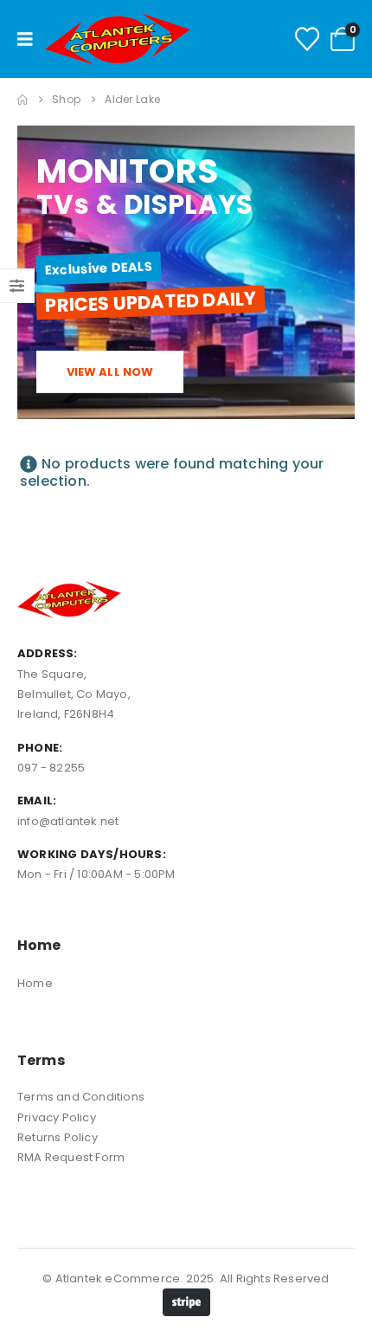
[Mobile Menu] (31, 39)
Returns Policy (57, 1137)
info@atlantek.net (68, 821)
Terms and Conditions (80, 1096)
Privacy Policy (56, 1117)
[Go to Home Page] (22, 99)
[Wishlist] (307, 39)
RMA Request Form (71, 1157)
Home (35, 983)
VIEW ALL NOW (110, 372)
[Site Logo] (117, 39)
